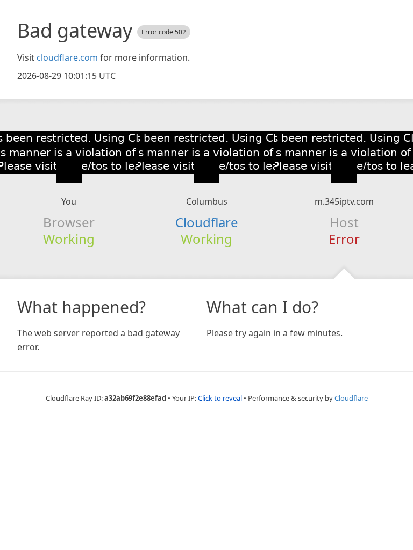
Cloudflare (206, 222)
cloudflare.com (67, 57)
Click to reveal (220, 398)
